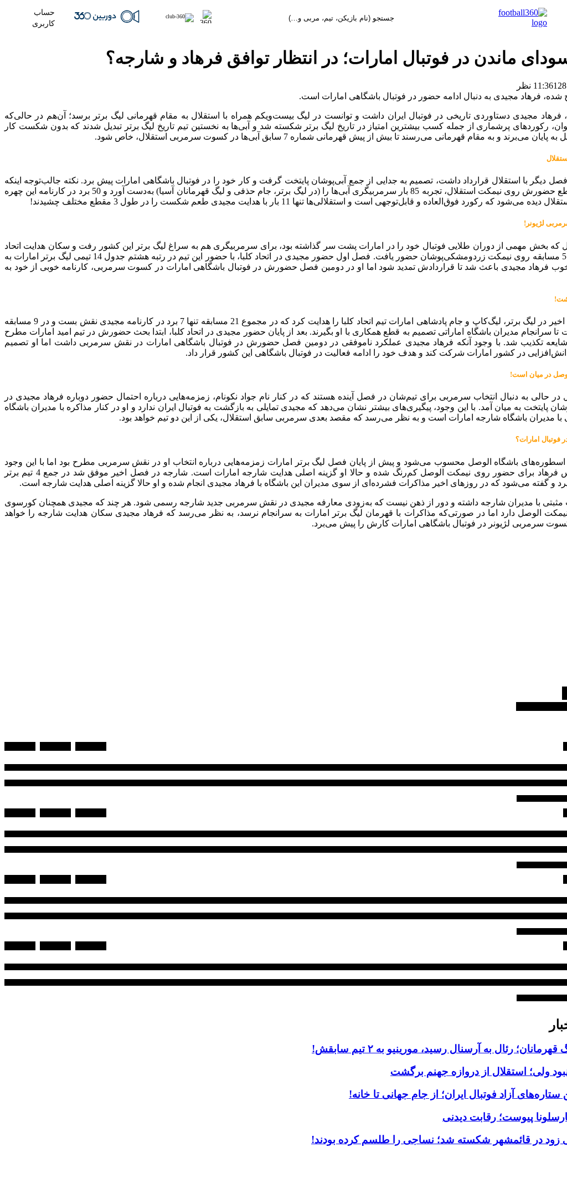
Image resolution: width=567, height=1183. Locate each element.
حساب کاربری (43, 18)
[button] (183, 17)
